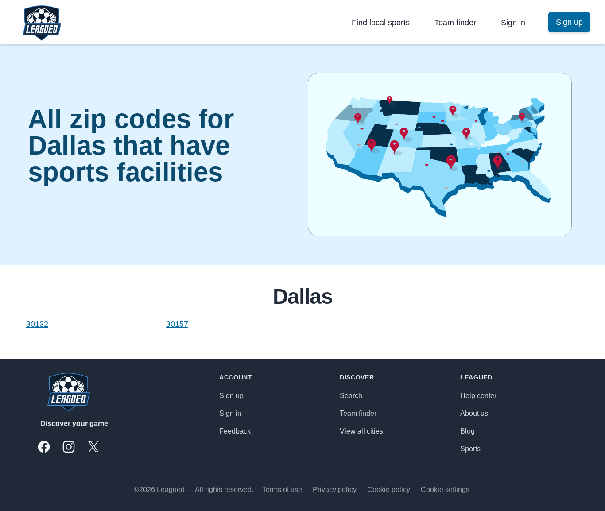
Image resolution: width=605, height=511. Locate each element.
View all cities (361, 431)
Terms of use (282, 489)
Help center (478, 395)
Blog (467, 431)
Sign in (513, 22)
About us (474, 413)
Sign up (231, 395)
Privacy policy (335, 489)
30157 (177, 324)
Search (351, 395)
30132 (37, 324)
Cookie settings (445, 489)
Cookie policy (388, 489)
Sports (470, 449)
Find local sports (381, 22)
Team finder (455, 22)
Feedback (235, 431)
